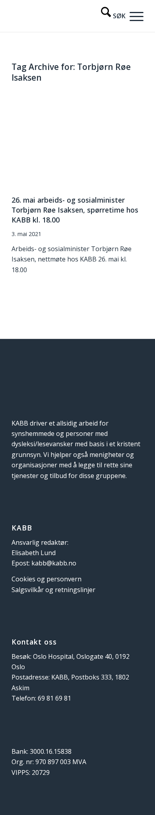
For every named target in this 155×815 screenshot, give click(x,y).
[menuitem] (109, 16)
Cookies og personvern (46, 579)
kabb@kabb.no (53, 563)
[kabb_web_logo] (64, 16)
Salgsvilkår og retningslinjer (53, 589)
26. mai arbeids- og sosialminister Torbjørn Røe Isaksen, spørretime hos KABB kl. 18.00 (75, 209)
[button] (134, 16)
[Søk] (109, 16)
